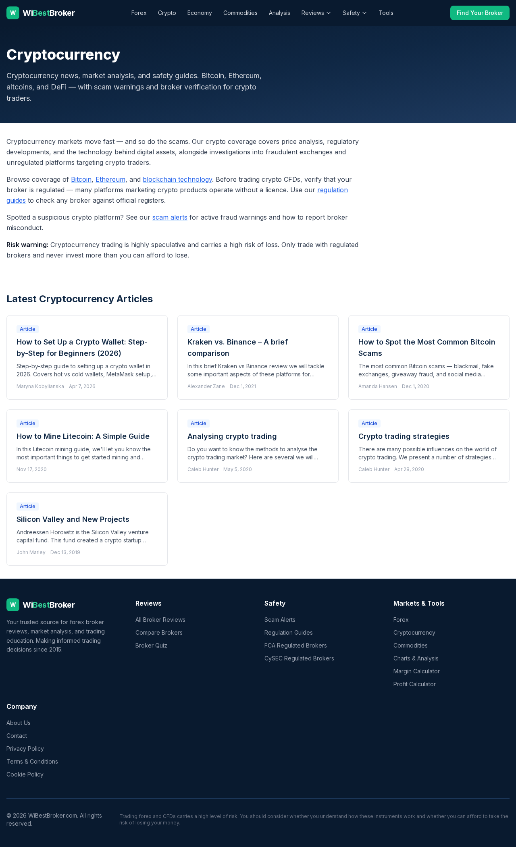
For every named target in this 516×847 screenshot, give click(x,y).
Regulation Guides (288, 632)
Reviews (313, 12)
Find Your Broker (480, 12)
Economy (199, 12)
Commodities (240, 12)
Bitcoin (81, 179)
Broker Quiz (151, 645)
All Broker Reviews (160, 619)
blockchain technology (177, 179)
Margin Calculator (416, 671)
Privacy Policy (25, 748)
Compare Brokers (159, 632)
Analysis (279, 12)
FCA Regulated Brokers (295, 645)
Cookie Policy (25, 774)
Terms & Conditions (32, 761)
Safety (351, 12)
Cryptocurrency (414, 632)
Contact (16, 735)
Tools (386, 12)
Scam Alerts (279, 619)
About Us (18, 722)
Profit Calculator (414, 684)
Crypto (167, 12)
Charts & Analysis (416, 658)
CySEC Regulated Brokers (299, 658)
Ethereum (110, 179)
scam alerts (169, 217)
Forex (139, 12)
